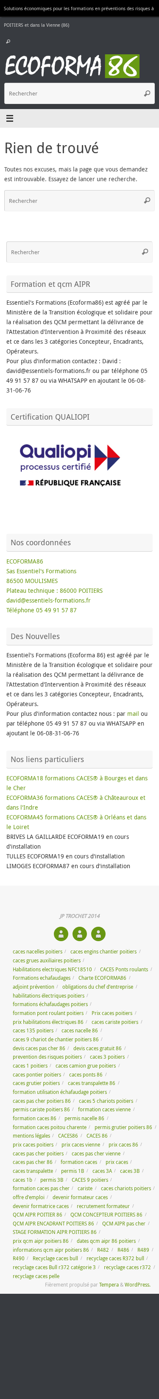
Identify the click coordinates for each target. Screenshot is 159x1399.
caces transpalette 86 (91, 1083)
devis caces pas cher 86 (39, 1048)
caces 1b (22, 1179)
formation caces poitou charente (49, 1127)
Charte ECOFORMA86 (102, 977)
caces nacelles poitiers (37, 951)
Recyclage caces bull (55, 1258)
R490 (19, 1258)
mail (134, 714)
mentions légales (31, 1135)
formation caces (79, 1162)
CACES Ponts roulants (124, 969)
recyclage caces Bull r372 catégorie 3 (54, 1267)
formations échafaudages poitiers (50, 1004)
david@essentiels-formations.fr (48, 600)
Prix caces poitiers (112, 1013)
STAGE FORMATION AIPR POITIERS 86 (55, 1232)
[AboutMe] (61, 934)
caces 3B (129, 1171)
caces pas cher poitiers (38, 1153)
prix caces (117, 1162)
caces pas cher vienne (96, 1153)
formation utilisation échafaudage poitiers (60, 1092)
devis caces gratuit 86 (97, 1048)
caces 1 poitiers (30, 1065)
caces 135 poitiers (33, 1030)
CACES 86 (97, 1135)
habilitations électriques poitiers (48, 995)
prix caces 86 (123, 1144)
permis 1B (72, 1171)
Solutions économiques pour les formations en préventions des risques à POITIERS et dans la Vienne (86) (79, 16)
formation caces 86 (34, 1118)
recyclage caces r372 (127, 1267)
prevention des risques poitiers (47, 1056)
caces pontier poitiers (37, 1074)
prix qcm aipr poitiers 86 (41, 1241)
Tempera (109, 1284)
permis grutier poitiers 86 (123, 1127)
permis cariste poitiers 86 (41, 1109)
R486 (123, 1249)
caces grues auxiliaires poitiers (47, 960)
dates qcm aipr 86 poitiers (106, 1241)
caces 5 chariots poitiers (106, 1101)
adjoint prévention (33, 986)
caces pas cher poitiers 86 (42, 1101)
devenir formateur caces (80, 1197)
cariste (85, 1188)
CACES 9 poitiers (90, 1179)
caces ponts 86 (86, 1074)
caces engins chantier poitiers (103, 951)
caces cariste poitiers (115, 1022)
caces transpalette (33, 1171)
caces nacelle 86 (79, 1030)
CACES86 (68, 1135)
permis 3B (51, 1179)
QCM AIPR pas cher (123, 1223)
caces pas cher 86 (33, 1162)
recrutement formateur (103, 1206)
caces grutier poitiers (36, 1083)
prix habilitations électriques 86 (48, 1022)
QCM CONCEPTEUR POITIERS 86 (106, 1214)
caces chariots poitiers (126, 1188)
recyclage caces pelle (36, 1276)
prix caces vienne (80, 1144)
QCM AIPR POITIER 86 (37, 1214)
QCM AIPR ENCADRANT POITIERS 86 (53, 1223)
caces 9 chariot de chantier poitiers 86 (56, 1039)
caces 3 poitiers (107, 1056)
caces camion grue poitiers (86, 1065)
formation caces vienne (104, 1109)
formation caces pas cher (41, 1188)
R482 (103, 1249)
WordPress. (138, 1284)
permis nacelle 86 (84, 1118)
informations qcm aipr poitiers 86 (51, 1249)
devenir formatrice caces (41, 1206)
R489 (143, 1249)
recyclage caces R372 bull (115, 1258)
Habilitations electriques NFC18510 (52, 969)
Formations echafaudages (41, 977)
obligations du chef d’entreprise (97, 986)
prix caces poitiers (33, 1144)
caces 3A (102, 1171)
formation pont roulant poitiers (48, 1013)
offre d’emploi (29, 1197)
